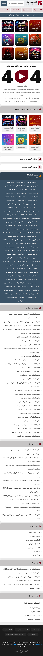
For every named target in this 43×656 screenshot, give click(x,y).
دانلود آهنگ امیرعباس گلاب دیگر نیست (27, 425)
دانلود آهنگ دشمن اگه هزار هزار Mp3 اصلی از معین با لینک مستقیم (22, 385)
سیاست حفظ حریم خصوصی (15, 634)
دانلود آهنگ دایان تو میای (31, 379)
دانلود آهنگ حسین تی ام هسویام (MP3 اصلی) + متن (22, 364)
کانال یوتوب (8, 630)
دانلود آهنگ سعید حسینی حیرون (29, 410)
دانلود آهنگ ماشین (29, 167)
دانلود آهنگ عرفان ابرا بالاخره (30, 333)
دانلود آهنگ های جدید (28, 159)
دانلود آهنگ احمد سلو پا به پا (30, 356)
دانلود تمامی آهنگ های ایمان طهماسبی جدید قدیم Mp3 (21, 329)
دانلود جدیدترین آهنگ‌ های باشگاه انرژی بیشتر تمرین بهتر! (22, 475)
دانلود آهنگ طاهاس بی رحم (31, 368)
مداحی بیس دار (34, 536)
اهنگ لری (37, 552)
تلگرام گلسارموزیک (22, 630)
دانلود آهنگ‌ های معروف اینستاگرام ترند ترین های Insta (21, 496)
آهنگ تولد (5, 10)
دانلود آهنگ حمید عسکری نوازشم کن (27, 390)
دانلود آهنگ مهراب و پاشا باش (30, 413)
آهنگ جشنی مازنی (33, 548)
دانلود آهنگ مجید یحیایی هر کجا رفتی (27, 360)
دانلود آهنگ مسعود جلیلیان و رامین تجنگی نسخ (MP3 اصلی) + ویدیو (22, 586)
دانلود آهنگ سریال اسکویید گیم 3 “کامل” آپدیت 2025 (21, 569)
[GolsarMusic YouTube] (17, 651)
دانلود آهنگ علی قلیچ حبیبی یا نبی (28, 337)
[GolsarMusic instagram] (21, 651)
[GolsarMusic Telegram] (26, 651)
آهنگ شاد (16, 10)
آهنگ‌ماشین (27, 10)
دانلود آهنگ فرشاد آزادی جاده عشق (28, 581)
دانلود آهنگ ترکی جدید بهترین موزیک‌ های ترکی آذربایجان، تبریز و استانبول (24, 501)
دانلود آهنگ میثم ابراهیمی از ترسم (28, 371)
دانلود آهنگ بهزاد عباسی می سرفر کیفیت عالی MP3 (22, 326)
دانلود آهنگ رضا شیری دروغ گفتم (28, 436)
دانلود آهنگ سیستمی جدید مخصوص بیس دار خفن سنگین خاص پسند (23, 467)
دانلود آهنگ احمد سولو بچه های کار (28, 573)
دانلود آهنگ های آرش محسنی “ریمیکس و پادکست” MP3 (22, 509)
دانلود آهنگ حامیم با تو (32, 421)
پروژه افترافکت (35, 608)
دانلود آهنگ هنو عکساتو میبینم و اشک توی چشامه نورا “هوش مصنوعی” (22, 350)
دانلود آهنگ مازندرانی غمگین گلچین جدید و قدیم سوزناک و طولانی (21, 517)
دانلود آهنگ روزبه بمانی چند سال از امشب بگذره (24, 577)
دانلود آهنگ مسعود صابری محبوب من (27, 394)
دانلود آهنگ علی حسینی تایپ (30, 345)
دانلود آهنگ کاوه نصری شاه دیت (29, 417)
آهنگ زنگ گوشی (34, 544)
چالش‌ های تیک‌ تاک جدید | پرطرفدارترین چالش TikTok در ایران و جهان (21, 490)
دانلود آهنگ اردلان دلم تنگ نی (30, 375)
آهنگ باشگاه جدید (33, 532)
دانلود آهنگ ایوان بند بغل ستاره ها (28, 406)
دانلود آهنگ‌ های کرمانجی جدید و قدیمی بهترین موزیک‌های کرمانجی (24, 316)
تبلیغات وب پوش (34, 619)
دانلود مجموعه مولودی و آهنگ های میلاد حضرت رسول (22, 322)
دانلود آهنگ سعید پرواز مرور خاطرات (28, 429)
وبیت (14, 644)
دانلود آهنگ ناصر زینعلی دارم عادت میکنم (26, 432)
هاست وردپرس (35, 612)
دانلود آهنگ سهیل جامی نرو (30, 398)
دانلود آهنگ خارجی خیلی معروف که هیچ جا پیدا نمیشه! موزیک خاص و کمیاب (21, 460)
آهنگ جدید (38, 10)
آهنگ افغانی (36, 555)
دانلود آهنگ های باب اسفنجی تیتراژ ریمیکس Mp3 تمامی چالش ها (21, 482)
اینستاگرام (36, 630)
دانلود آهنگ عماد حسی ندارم (30, 341)
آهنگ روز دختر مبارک (33, 540)
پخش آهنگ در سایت (32, 615)
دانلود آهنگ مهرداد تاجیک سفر (29, 402)
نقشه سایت (33, 634)
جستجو (4, 3)
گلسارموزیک (34, 3)
